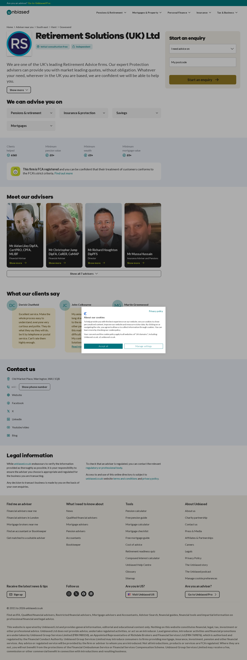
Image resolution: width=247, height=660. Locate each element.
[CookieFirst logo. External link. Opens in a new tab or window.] (85, 313)
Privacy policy (156, 311)
